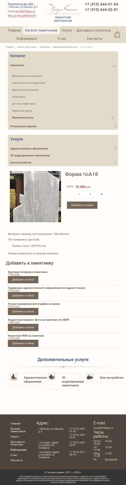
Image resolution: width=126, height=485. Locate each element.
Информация (26, 39)
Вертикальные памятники (27, 76)
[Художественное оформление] (13, 376)
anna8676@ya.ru (25, 11)
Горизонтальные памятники (28, 82)
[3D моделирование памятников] (51, 376)
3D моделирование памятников (30, 155)
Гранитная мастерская (63, 18)
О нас (62, 39)
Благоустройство (21, 162)
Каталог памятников (41, 30)
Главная (14, 30)
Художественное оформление (29, 148)
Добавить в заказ (82, 205)
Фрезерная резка (23, 117)
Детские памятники (23, 103)
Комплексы (19, 96)
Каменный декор (22, 110)
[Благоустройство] (90, 376)
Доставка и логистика (93, 30)
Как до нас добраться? (22, 15)
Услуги (67, 30)
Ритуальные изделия (23, 126)
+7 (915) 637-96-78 (77, 453)
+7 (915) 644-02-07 (77, 444)
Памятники (17, 65)
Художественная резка (25, 89)
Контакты (94, 39)
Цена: (70, 186)
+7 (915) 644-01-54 (101, 4)
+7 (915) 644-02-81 (101, 10)
